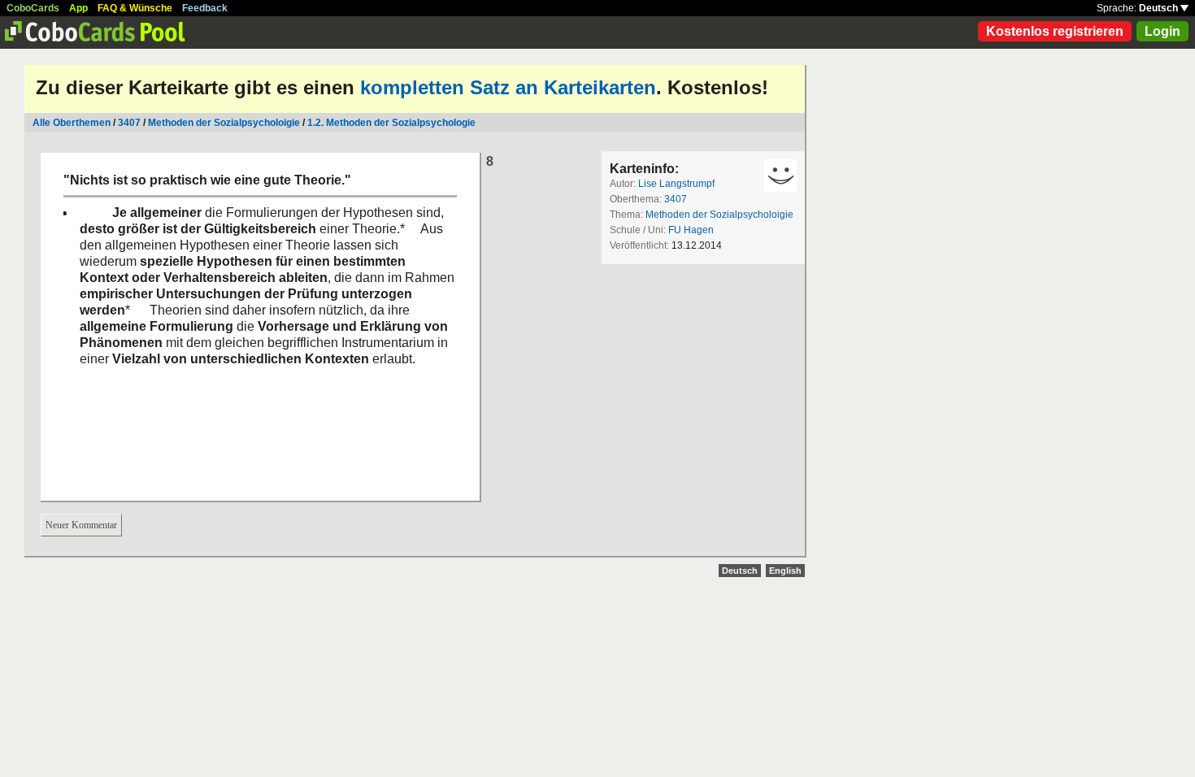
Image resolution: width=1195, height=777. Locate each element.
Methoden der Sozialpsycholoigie (224, 122)
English (785, 570)
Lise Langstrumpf (676, 183)
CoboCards (33, 8)
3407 (129, 122)
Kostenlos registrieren (1054, 31)
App (78, 8)
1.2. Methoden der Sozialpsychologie (391, 122)
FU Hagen (691, 230)
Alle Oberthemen (72, 122)
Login (1162, 31)
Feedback (205, 8)
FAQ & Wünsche (135, 8)
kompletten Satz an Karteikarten (508, 87)
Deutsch (1159, 8)
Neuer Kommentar (81, 525)
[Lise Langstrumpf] (780, 175)
